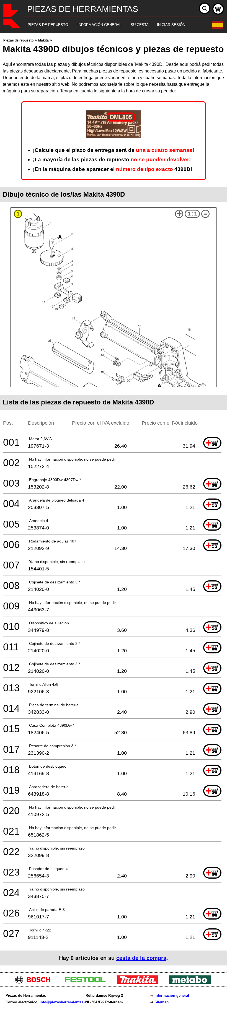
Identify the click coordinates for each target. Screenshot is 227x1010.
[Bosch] (35, 982)
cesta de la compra (141, 958)
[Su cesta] (218, 9)
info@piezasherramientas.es (64, 1002)
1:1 (192, 214)
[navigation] (106, 25)
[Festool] (87, 982)
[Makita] (139, 982)
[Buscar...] (204, 8)
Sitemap (161, 1002)
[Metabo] (192, 982)
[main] (113, 501)
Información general (171, 995)
